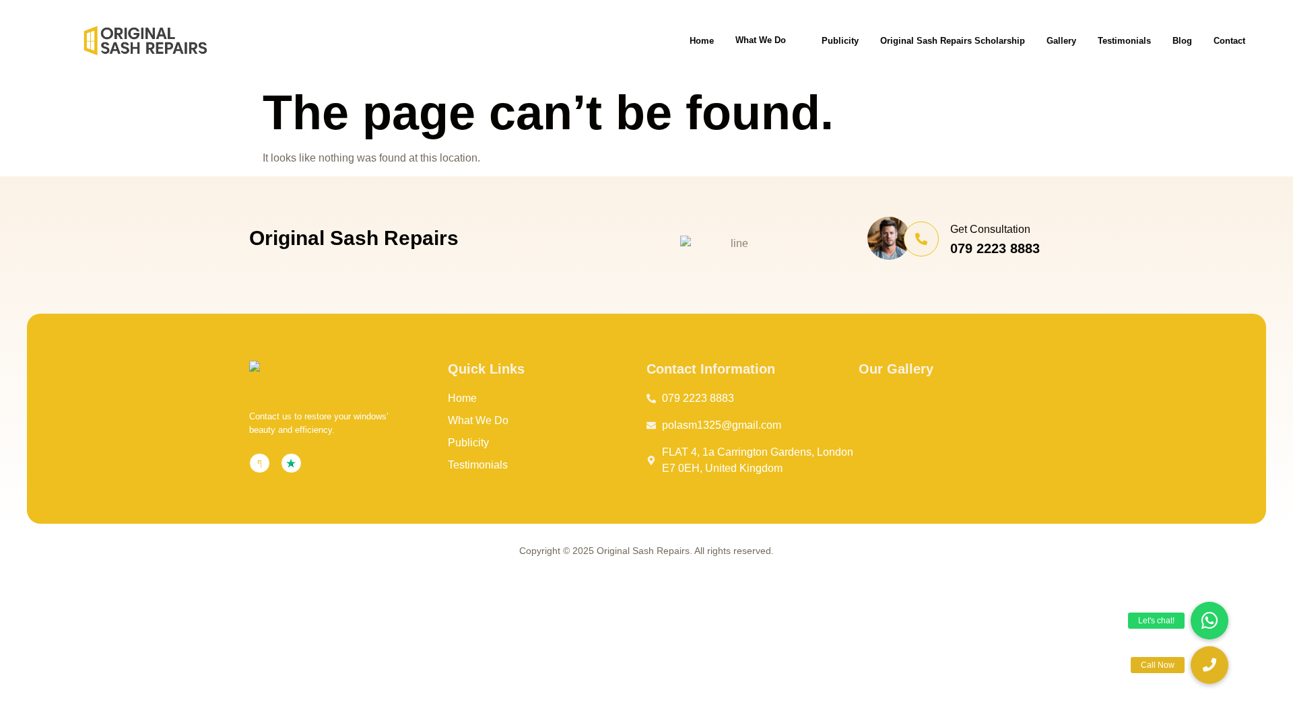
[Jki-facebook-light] (259, 463)
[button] (1209, 665)
